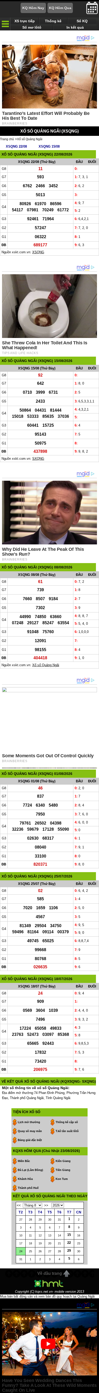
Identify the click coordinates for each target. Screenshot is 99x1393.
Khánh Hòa (25, 1178)
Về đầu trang (49, 1273)
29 (69, 1251)
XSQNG (38, 252)
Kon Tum (62, 1178)
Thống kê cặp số (67, 1122)
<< (19, 1205)
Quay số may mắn (30, 1131)
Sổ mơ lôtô (31, 27)
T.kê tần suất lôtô (67, 1131)
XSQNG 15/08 (49, 146)
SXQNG (38, 458)
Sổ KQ (82, 21)
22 (69, 1243)
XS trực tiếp (24, 21)
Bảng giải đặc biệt (30, 1140)
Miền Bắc (24, 1160)
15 (69, 1235)
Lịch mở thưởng (29, 1122)
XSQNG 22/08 (16, 146)
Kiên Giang (63, 1160)
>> (46, 1205)
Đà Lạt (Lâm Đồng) (30, 1169)
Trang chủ (7, 139)
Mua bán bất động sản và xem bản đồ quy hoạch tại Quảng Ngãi (47, 1296)
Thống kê (53, 21)
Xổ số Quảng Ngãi (29, 139)
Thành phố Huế (28, 1187)
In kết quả (75, 27)
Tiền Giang (63, 1169)
